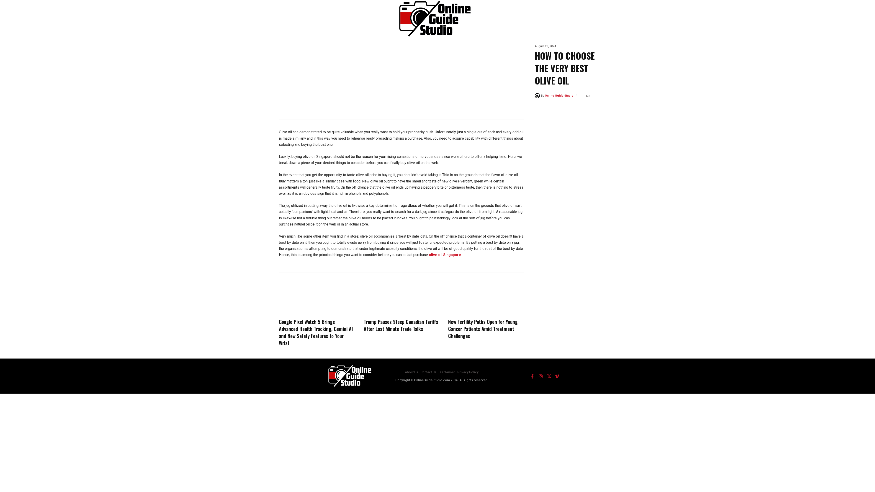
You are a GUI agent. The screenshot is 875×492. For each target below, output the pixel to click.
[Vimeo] (557, 376)
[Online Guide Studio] (538, 95)
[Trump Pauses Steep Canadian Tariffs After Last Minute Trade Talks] (401, 296)
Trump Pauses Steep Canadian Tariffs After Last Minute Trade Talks (401, 325)
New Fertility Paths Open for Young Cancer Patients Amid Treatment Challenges (483, 328)
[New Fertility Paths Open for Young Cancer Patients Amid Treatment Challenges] (486, 296)
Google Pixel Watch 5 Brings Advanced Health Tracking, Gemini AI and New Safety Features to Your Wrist (316, 332)
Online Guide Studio (559, 95)
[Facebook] (532, 376)
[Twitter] (548, 376)
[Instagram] (540, 376)
